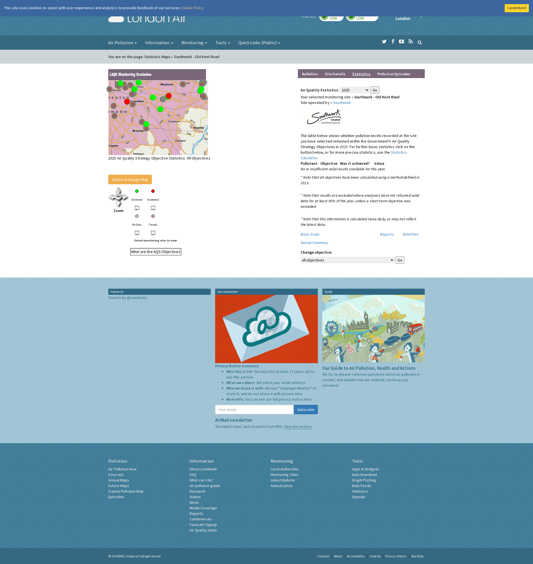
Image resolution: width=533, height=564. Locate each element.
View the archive (298, 426)
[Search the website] (420, 42)
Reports (387, 234)
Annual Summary (314, 242)
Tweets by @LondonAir (127, 297)
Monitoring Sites (284, 474)
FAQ (193, 474)
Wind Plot (410, 234)
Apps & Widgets (365, 468)
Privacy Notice (395, 556)
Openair (359, 496)
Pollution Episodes (394, 73)
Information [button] (157, 42)
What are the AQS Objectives (155, 251)
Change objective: (316, 252)
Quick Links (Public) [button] (257, 42)
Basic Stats (310, 234)
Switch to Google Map (130, 179)
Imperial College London (410, 18)
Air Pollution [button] (121, 42)
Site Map (417, 556)
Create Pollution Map (126, 491)
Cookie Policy (192, 7)
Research (198, 491)
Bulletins (310, 73)
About (338, 556)
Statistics (360, 491)
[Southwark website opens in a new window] (324, 115)
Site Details (335, 73)
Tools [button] (221, 42)
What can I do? (202, 480)
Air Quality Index (203, 530)
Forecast (116, 474)
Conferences (201, 518)
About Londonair (203, 468)
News (194, 502)
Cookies (375, 556)
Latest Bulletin (283, 480)
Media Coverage (203, 507)
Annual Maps (118, 480)
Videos (195, 496)
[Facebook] (393, 42)
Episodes (116, 496)
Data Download (364, 474)
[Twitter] (384, 42)
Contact (323, 556)
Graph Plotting (364, 480)
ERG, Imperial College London (140, 556)
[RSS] (410, 42)
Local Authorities (285, 468)
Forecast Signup (203, 524)
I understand (516, 8)
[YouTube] (401, 42)
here (308, 399)
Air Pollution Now (122, 468)
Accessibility (356, 556)
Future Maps (118, 485)
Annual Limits (282, 485)
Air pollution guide (205, 485)
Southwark (342, 102)
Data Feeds (361, 485)
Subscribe (305, 409)
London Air (147, 18)
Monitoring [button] (193, 42)
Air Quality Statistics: (320, 90)
